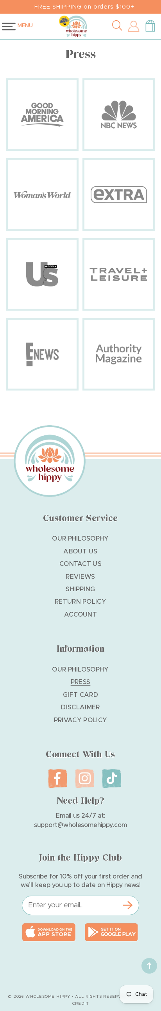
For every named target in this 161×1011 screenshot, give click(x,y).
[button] (119, 26)
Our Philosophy (80, 539)
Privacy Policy (80, 720)
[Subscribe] (127, 905)
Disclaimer (80, 707)
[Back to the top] (149, 966)
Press (81, 682)
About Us (80, 551)
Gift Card (80, 695)
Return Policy (80, 602)
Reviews (80, 577)
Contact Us (80, 564)
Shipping (80, 589)
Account (80, 615)
